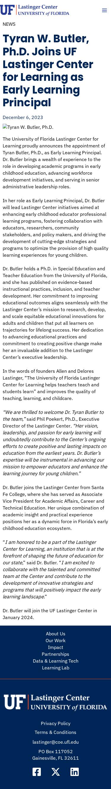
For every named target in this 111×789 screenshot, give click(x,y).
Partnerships (55, 654)
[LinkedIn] (74, 772)
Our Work (55, 640)
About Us (55, 633)
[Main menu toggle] (104, 10)
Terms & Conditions (55, 732)
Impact (55, 647)
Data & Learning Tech (55, 661)
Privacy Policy (55, 723)
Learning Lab (55, 667)
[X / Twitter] (55, 772)
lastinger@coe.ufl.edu (56, 742)
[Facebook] (36, 772)
